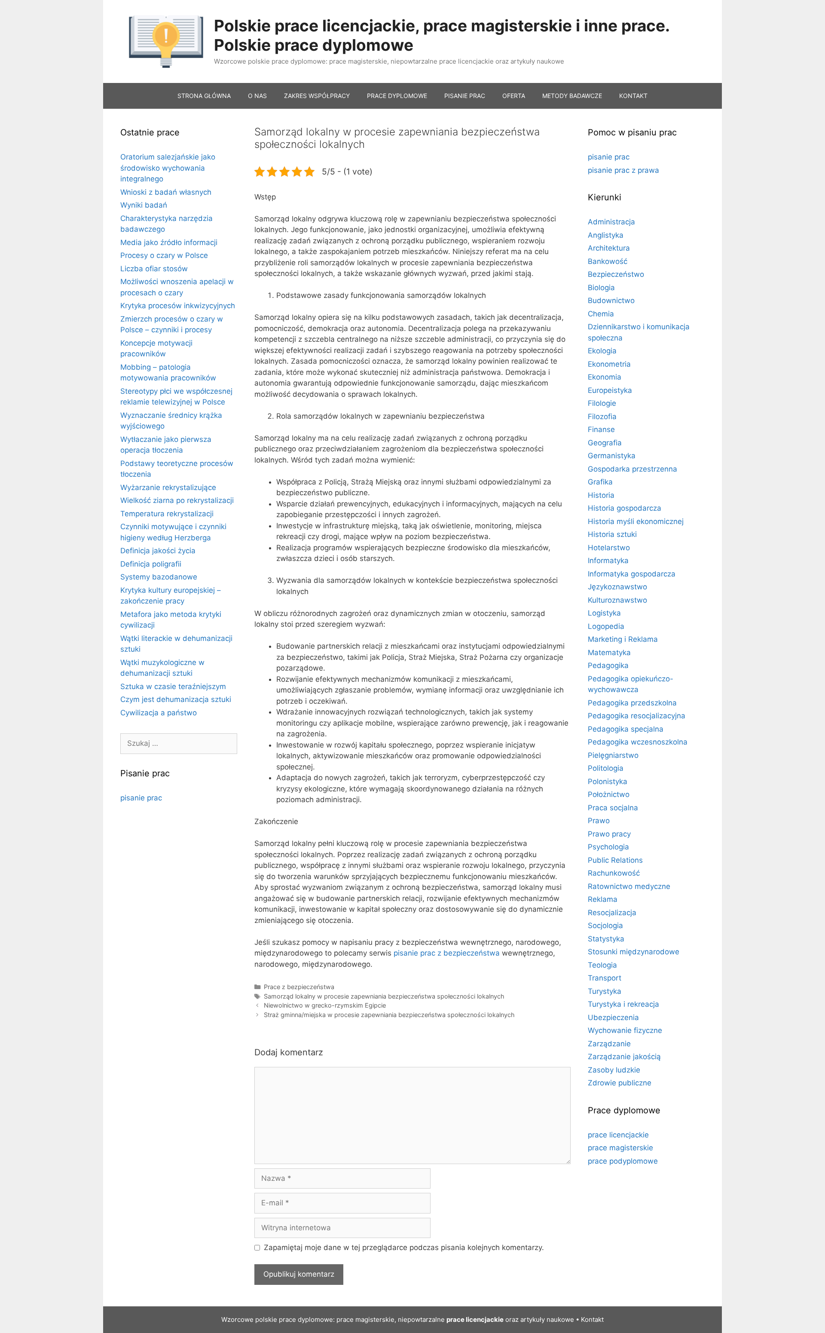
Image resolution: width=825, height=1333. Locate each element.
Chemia (601, 314)
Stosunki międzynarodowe (633, 951)
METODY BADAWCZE (572, 95)
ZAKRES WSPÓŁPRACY (317, 95)
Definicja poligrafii (150, 564)
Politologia (605, 768)
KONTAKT (633, 95)
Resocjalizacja (612, 912)
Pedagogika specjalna (625, 729)
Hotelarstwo (609, 547)
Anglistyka (605, 235)
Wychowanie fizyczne (625, 1030)
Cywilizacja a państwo (158, 712)
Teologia (602, 965)
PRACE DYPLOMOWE (397, 95)
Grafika (600, 482)
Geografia (605, 442)
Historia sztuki (612, 534)
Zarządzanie (609, 1043)
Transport (604, 978)
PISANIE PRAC (464, 95)
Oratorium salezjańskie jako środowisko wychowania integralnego (167, 168)
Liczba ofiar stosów (154, 268)
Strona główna (204, 95)
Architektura (609, 248)
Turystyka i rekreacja (623, 1004)
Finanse (601, 429)
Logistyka (604, 613)
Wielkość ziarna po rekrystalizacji (177, 500)
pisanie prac (141, 798)
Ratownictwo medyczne (629, 886)
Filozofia (602, 416)
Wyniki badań (143, 205)
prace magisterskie (620, 1147)
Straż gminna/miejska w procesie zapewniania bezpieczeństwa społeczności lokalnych (389, 1014)
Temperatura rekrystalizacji (167, 513)
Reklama (602, 899)
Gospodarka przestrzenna (632, 469)
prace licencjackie (618, 1135)
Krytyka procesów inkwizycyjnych (177, 305)
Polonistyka (607, 781)
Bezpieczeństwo (616, 274)
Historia (601, 495)
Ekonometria (609, 364)
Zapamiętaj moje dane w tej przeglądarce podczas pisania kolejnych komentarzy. (404, 1247)
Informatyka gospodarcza (631, 574)
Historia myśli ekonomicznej (636, 521)
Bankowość (607, 261)
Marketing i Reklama (623, 639)
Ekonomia (604, 377)
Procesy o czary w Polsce (164, 255)
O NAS (257, 95)
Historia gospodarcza (624, 508)
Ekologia (602, 350)
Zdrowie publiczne (619, 1083)
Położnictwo (608, 794)
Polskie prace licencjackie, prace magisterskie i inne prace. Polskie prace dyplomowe (441, 35)
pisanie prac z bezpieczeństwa (447, 953)
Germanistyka (612, 455)
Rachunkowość (614, 873)
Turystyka (604, 991)
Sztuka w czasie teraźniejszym (173, 686)
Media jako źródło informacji (168, 242)
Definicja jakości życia (158, 550)
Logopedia (606, 626)
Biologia (601, 287)
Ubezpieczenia (613, 1017)
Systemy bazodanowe (158, 577)
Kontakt (592, 1319)
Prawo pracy (609, 834)
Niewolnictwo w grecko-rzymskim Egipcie (325, 1005)
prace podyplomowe (623, 1161)
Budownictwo (611, 300)
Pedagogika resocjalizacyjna (636, 715)
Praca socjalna (613, 807)
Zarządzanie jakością (624, 1056)
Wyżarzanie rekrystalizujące (168, 487)
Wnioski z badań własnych (165, 192)
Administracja (611, 222)
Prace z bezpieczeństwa (299, 986)
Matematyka (609, 652)
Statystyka (606, 939)
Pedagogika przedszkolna (632, 703)
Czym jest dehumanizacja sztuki (175, 699)
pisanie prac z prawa (623, 170)
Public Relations (615, 860)
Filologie (602, 403)
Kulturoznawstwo (617, 600)
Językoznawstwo (617, 586)
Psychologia (608, 847)
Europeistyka (610, 390)
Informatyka (608, 560)
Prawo (599, 820)
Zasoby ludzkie (614, 1070)
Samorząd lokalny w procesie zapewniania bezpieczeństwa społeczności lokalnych (384, 996)
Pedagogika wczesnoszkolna (638, 742)
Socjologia (605, 925)
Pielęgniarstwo (613, 755)
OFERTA (513, 95)
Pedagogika (608, 665)
